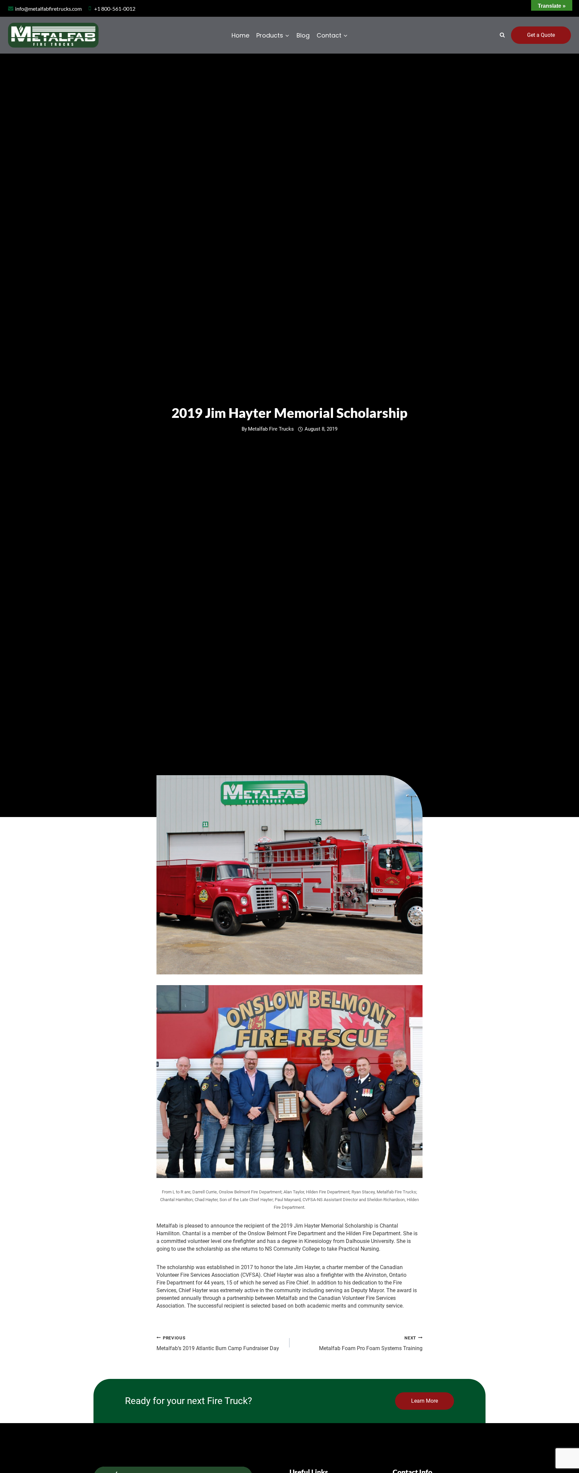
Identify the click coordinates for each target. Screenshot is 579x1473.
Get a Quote (541, 35)
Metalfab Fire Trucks (271, 429)
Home (240, 35)
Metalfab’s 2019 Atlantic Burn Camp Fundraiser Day (217, 1343)
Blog (303, 35)
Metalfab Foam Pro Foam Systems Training (371, 1343)
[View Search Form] (502, 35)
